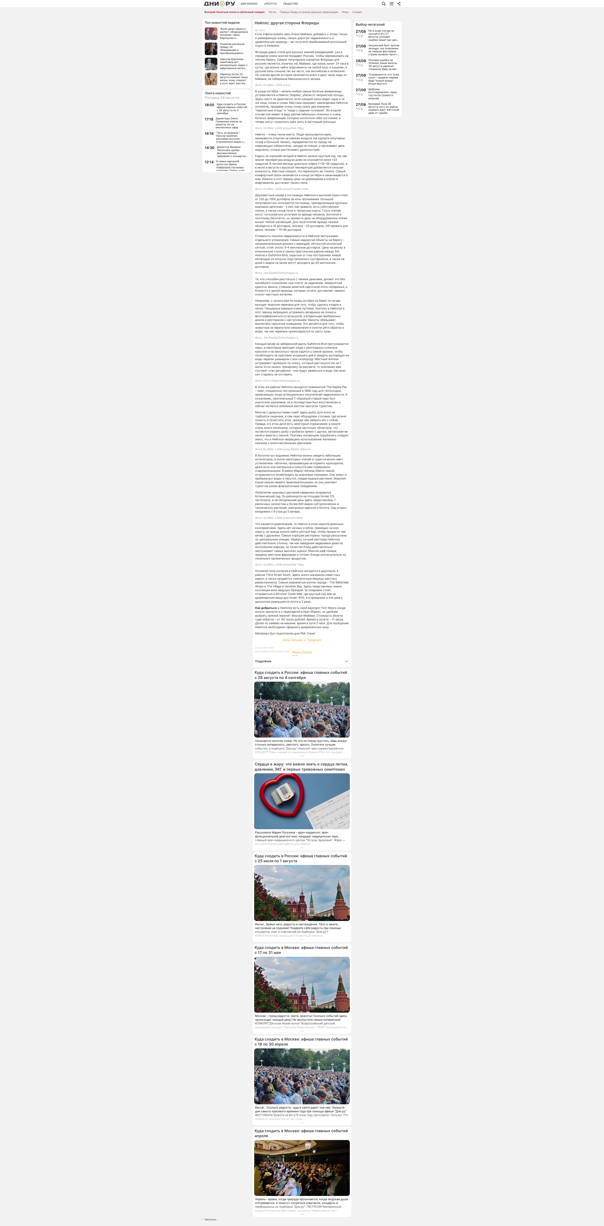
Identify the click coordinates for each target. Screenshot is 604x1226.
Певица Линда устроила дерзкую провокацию (309, 12)
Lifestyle (270, 3)
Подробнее (263, 661)
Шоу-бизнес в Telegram (302, 640)
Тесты (272, 12)
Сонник (357, 12)
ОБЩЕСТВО (290, 3)
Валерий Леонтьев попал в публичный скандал (234, 12)
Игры (345, 12)
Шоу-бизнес (249, 3)
